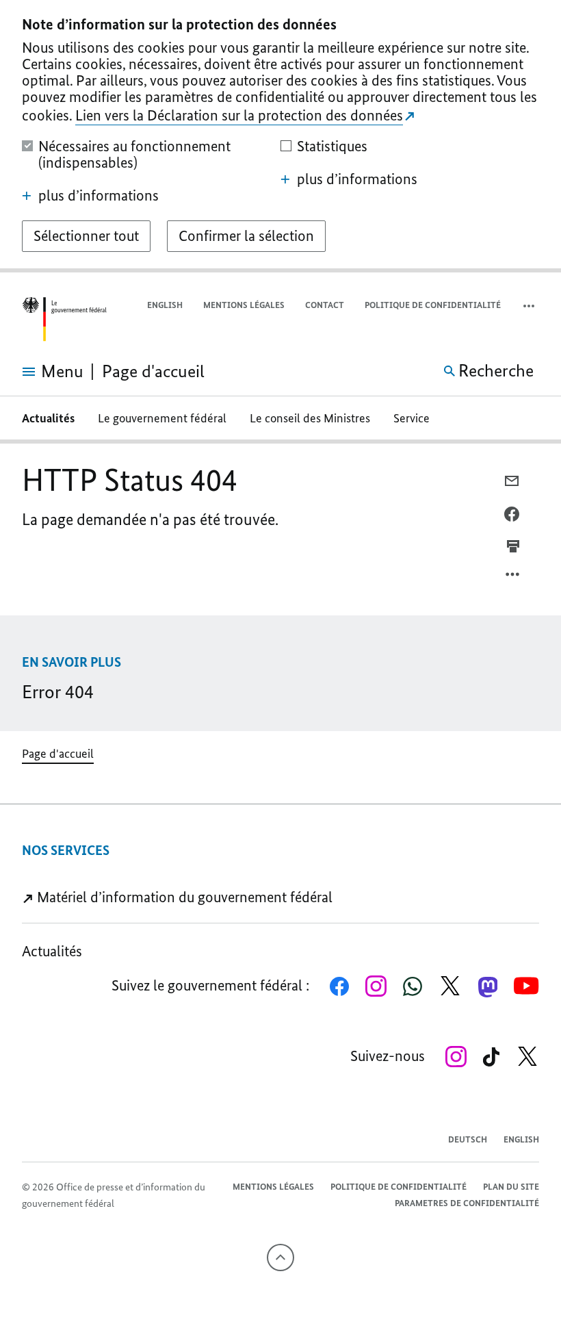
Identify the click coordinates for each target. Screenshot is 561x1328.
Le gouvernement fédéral (162, 418)
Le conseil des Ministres (310, 418)
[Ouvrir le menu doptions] (513, 578)
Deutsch (467, 1139)
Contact (324, 305)
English (165, 305)
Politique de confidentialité (433, 305)
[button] (530, 305)
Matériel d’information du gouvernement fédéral (183, 897)
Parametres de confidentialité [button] (467, 1203)
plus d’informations (98, 196)
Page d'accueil (58, 753)
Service (411, 418)
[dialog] (280, 136)
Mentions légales (244, 305)
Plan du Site (511, 1187)
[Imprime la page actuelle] (513, 545)
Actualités (48, 418)
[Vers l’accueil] (64, 319)
